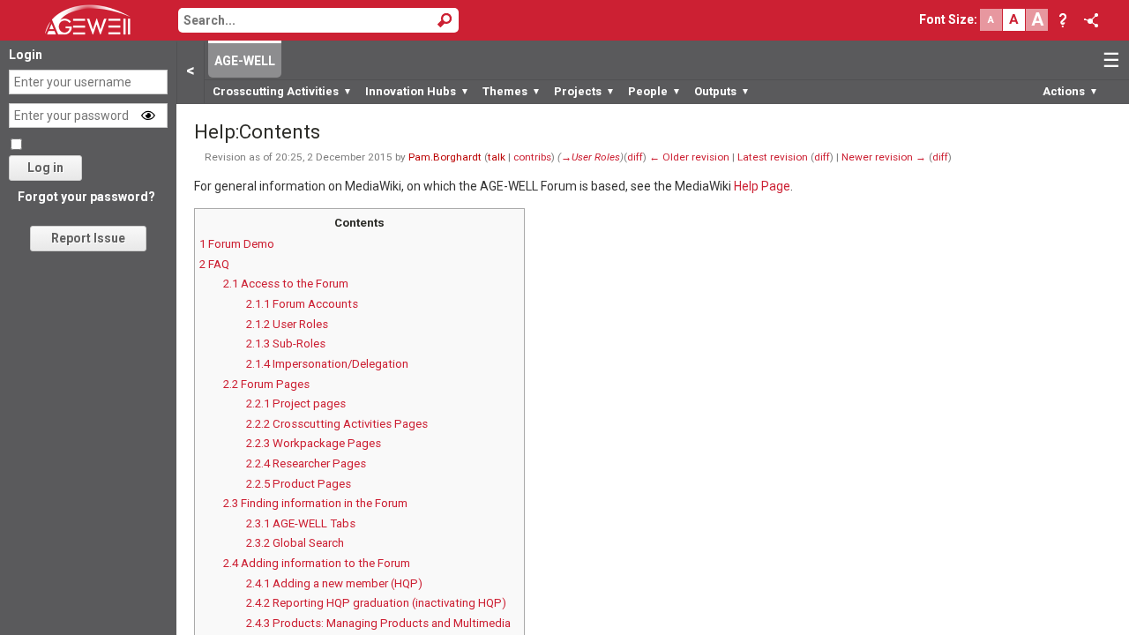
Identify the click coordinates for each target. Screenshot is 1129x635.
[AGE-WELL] (87, 18)
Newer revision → (883, 157)
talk (496, 157)
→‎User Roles (590, 157)
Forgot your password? (86, 197)
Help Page (762, 186)
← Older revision (689, 157)
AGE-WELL (244, 61)
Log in (45, 168)
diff (635, 157)
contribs (532, 157)
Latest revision (772, 157)
